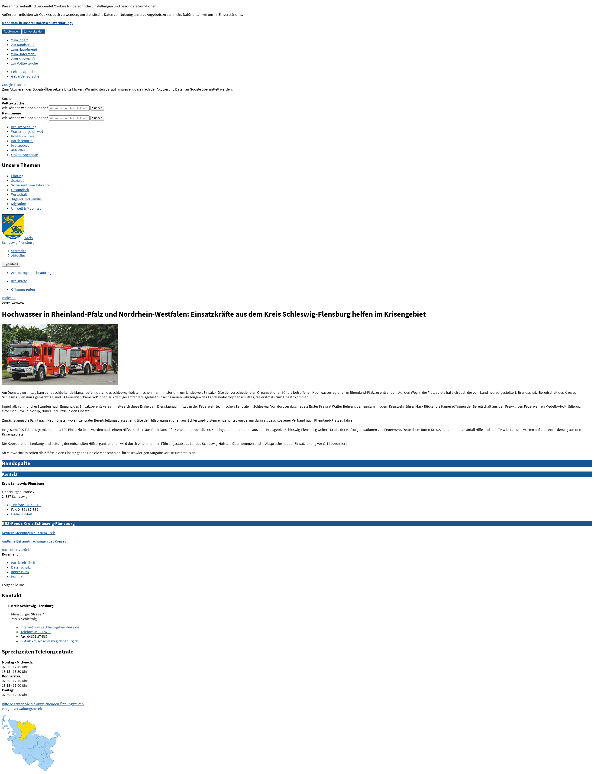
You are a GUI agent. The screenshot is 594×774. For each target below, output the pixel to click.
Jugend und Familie (26, 199)
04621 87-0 (26, 504)
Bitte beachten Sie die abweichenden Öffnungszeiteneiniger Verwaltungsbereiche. (43, 706)
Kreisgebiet (20, 145)
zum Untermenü (23, 54)
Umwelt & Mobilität (26, 208)
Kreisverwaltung (23, 126)
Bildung (17, 175)
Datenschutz (21, 567)
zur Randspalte (23, 44)
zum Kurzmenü (23, 58)
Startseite (18, 250)
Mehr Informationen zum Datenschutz (31, 93)
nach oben (10, 549)
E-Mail (21, 514)
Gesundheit (20, 189)
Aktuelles (18, 150)
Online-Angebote (24, 154)
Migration (18, 203)
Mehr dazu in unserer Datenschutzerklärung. (37, 22)
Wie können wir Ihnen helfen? (25, 107)
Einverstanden (33, 31)
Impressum (20, 571)
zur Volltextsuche (24, 63)
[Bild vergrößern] (60, 384)
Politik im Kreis (22, 136)
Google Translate (15, 84)
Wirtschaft (19, 194)
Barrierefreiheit (23, 562)
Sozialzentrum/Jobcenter (31, 185)
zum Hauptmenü (24, 49)
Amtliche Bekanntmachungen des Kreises (34, 541)
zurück (24, 549)
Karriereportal (22, 140)
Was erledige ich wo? (27, 131)
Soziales (17, 180)
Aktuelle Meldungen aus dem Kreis (28, 532)
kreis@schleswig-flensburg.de (49, 641)
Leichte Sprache (23, 71)
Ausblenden (11, 31)
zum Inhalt (19, 40)
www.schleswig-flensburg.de (49, 627)
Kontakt (17, 576)
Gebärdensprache (25, 76)
